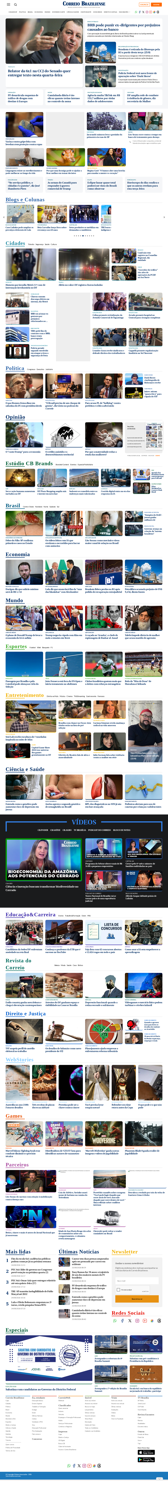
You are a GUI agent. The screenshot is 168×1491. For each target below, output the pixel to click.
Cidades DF (13, 12)
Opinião (8, 1431)
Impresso (62, 1431)
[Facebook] (139, 13)
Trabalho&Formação (72, 916)
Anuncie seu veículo (117, 1403)
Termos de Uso (10, 1451)
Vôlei (39, 647)
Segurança (39, 244)
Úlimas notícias (90, 1413)
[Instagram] (137, 1322)
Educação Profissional (39, 1428)
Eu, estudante (38, 1397)
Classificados (64, 1405)
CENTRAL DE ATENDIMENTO (136, 441)
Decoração (88, 1422)
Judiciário (49, 369)
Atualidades (141, 1423)
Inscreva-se (137, 1299)
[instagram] (147, 13)
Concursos (97, 12)
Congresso (31, 369)
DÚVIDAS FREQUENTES (134, 447)
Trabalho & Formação (39, 1407)
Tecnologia (9, 1437)
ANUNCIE (144, 5)
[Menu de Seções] (8, 4)
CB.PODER (43, 830)
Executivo (40, 369)
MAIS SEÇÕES (124, 12)
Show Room (89, 1419)
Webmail (61, 1400)
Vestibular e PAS (37, 1422)
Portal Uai (141, 1437)
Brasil (30, 12)
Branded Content (62, 464)
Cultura (54, 244)
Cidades (8, 1403)
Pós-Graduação (37, 1431)
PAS (89, 916)
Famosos (101, 696)
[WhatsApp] (69, 1467)
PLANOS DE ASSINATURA (134, 438)
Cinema (69, 696)
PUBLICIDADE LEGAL (133, 455)
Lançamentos (89, 1410)
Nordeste (38, 507)
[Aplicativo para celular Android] (146, 1462)
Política (22, 12)
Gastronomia (91, 696)
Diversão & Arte (11, 1419)
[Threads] (158, 13)
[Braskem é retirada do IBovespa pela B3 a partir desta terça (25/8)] (100, 52)
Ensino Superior (37, 1403)
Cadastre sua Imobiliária (92, 1431)
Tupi (139, 1443)
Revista (140, 1420)
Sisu (33, 1425)
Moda (63, 965)
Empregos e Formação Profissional (69, 1417)
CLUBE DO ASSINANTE (134, 444)
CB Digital (61, 1440)
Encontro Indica (143, 1426)
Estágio (34, 1410)
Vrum (114, 1397)
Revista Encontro (146, 1414)
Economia (39, 12)
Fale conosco (36, 1434)
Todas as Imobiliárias (91, 1428)
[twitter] (143, 13)
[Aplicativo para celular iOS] (146, 1455)
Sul (58, 507)
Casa (75, 965)
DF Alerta (141, 1400)
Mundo (47, 12)
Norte (46, 507)
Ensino (61, 916)
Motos (113, 1416)
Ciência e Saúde (73, 12)
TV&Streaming (79, 696)
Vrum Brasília (142, 1410)
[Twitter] (130, 1322)
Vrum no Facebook (117, 1419)
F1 (52, 647)
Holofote (8, 1434)
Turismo (8, 1440)
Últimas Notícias (37, 1416)
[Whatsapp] (136, 13)
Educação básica (37, 1400)
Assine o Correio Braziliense (67, 1449)
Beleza (57, 965)
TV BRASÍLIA (80, 830)
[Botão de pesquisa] (15, 4)
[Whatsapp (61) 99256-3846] (115, 1322)
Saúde (47, 244)
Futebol (33, 647)
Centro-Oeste (28, 507)
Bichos (80, 965)
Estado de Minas (143, 1434)
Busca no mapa (90, 1407)
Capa (7, 1400)
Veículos (61, 1414)
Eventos (73, 464)
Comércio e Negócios (65, 1426)
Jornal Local (141, 1403)
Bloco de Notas (121, 830)
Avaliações (114, 1410)
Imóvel (88, 1397)
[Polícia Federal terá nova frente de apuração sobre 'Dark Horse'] (100, 76)
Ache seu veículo (116, 1400)
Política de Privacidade (13, 1448)
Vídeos (113, 1413)
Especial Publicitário (85, 464)
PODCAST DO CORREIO (99, 830)
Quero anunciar (63, 1408)
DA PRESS (144, 455)
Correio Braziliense (15, 1397)
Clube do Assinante (64, 1446)
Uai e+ (140, 1440)
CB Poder (141, 1407)
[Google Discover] (154, 12)
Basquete (45, 647)
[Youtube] (150, 13)
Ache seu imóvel (90, 1400)
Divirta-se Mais (52, 696)
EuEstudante (86, 12)
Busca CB (61, 1443)
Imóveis (60, 1411)
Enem (84, 916)
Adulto (60, 1420)
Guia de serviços (90, 1416)
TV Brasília (143, 1397)
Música (62, 696)
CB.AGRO (67, 830)
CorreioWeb (64, 1397)
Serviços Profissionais (65, 1423)
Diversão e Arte (58, 12)
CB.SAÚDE (55, 830)
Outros (141, 1431)
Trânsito (31, 244)
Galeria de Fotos (90, 1425)
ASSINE (156, 5)
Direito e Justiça (110, 12)
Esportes (8, 1422)
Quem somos (10, 1444)
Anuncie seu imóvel (91, 1403)
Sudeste (52, 507)
